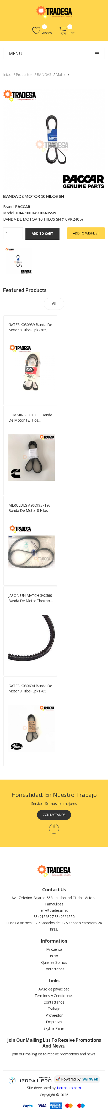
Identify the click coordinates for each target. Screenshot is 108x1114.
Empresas (54, 1021)
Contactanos (54, 815)
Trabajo (54, 1008)
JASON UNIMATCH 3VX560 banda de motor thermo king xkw (30, 598)
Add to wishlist (86, 233)
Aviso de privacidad (54, 989)
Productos (24, 74)
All (54, 303)
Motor (61, 74)
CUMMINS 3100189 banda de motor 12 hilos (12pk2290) (30, 417)
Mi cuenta (54, 949)
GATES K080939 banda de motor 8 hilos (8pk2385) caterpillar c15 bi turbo (30, 327)
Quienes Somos (54, 962)
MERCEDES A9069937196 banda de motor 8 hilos (29, 508)
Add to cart (42, 233)
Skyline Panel (54, 1028)
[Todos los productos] (19, 260)
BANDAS (44, 74)
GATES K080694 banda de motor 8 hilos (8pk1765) (30, 688)
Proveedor (54, 1015)
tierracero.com (69, 1087)
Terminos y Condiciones (54, 995)
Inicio (7, 74)
